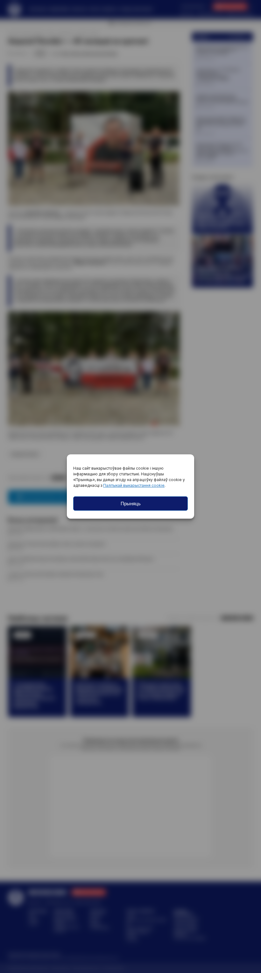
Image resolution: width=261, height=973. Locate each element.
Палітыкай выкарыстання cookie (134, 485)
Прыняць (131, 503)
